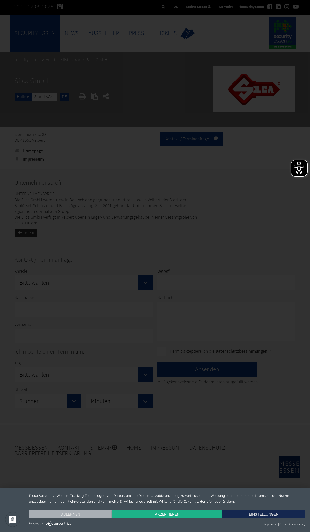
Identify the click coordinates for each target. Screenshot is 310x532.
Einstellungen (264, 514)
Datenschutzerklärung (292, 524)
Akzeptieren (167, 514)
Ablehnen (70, 514)
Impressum (270, 524)
